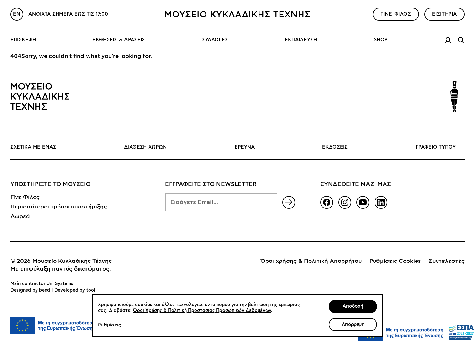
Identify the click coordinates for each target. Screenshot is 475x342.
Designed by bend (30, 290)
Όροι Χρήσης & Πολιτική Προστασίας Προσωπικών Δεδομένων (202, 310)
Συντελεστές (446, 261)
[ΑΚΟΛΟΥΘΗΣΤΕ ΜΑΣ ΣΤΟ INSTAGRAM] (344, 202)
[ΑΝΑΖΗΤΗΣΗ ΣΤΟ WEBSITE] (461, 40)
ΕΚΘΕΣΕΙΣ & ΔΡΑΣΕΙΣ (118, 39)
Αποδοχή (353, 306)
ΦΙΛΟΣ (395, 14)
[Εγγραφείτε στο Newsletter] (288, 202)
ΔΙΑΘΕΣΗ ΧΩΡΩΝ (145, 147)
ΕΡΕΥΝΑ (245, 147)
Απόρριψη (353, 324)
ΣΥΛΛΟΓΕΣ (215, 39)
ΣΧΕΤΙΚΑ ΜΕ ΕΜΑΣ (33, 147)
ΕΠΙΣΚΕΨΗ (23, 39)
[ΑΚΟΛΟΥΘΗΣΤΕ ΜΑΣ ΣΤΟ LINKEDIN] (381, 202)
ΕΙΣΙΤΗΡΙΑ (444, 14)
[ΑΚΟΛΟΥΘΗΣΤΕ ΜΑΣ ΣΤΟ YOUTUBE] (362, 202)
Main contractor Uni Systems (41, 284)
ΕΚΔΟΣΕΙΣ (335, 147)
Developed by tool (74, 290)
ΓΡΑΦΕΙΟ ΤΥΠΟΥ (436, 147)
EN (16, 14)
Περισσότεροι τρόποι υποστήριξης (58, 207)
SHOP (380, 39)
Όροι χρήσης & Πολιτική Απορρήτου (311, 261)
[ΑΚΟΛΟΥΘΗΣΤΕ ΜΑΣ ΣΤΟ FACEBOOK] (326, 202)
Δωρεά (20, 216)
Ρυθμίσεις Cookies (395, 261)
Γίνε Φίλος (25, 197)
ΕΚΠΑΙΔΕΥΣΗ (301, 39)
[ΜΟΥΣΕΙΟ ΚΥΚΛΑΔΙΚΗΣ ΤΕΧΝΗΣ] (237, 14)
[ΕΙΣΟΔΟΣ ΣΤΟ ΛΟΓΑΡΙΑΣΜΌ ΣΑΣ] (448, 40)
